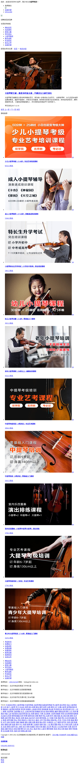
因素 (30, 722)
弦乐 (24, 727)
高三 (31, 729)
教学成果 (8, 38)
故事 (28, 724)
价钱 (15, 729)
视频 (6, 724)
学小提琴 (55, 705)
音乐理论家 (67, 709)
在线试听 (8, 646)
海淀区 (18, 718)
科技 (67, 724)
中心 (21, 724)
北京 (72, 709)
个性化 (64, 720)
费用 (48, 729)
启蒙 (6, 729)
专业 (68, 705)
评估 (59, 729)
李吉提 (51, 709)
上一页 (7, 109)
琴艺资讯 (8, 34)
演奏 (55, 716)
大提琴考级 (38, 705)
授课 (19, 729)
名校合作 (8, 657)
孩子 (8, 707)
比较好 (36, 724)
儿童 (74, 724)
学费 (25, 716)
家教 (4, 711)
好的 (37, 718)
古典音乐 (50, 722)
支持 (19, 731)
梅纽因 (5, 709)
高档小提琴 (11, 727)
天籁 (15, 731)
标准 (33, 716)
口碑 (48, 707)
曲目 (37, 720)
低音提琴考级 (47, 705)
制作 (65, 727)
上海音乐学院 (36, 709)
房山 (15, 720)
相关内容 (23, 49)
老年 (17, 724)
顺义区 (54, 727)
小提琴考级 (20, 705)
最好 (66, 729)
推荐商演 (8, 655)
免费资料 (8, 650)
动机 (20, 727)
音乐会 (42, 711)
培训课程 (8, 30)
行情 (40, 727)
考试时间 (8, 642)
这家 (6, 718)
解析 (51, 729)
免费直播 (8, 648)
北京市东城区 (70, 718)
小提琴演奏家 (55, 713)
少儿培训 (60, 727)
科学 (51, 716)
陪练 (58, 716)
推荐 (59, 722)
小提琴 (12, 707)
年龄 (6, 713)
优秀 (8, 720)
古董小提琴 (62, 707)
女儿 (22, 711)
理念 (39, 729)
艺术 (75, 716)
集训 (35, 729)
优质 (72, 722)
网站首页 (8, 27)
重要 (12, 720)
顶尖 (44, 724)
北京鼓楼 (6, 731)
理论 (63, 718)
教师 (40, 716)
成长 (2, 724)
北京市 (48, 727)
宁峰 (41, 713)
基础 (72, 720)
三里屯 (43, 729)
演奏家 (21, 722)
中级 (55, 718)
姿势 (70, 724)
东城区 (32, 727)
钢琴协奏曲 (16, 716)
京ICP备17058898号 (59, 735)
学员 (59, 720)
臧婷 (56, 711)
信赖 (17, 722)
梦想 (10, 718)
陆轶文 (37, 713)
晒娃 (19, 711)
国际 (56, 724)
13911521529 (13, 682)
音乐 (30, 707)
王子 (56, 707)
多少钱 (63, 716)
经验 (52, 720)
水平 (4, 722)
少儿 (70, 711)
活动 (73, 727)
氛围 (2, 718)
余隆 (32, 713)
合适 (4, 727)
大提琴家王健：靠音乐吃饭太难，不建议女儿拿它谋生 (28, 93)
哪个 (32, 724)
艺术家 (8, 716)
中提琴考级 (29, 705)
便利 (70, 729)
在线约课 (8, 10)
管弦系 (23, 709)
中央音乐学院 (11, 705)
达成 (30, 718)
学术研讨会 (58, 709)
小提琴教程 (9, 36)
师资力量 (8, 32)
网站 (48, 720)
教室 (37, 722)
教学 (41, 707)
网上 (56, 720)
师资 (52, 707)
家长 (37, 707)
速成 (26, 718)
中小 (63, 724)
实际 (29, 731)
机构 (47, 711)
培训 (74, 711)
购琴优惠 (8, 652)
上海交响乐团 (30, 711)
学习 (17, 707)
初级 (51, 718)
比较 (8, 722)
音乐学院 (62, 705)
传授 (28, 727)
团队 (26, 722)
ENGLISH (8, 12)
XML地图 (70, 735)
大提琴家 (10, 711)
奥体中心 (24, 720)
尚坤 (21, 716)
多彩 (55, 729)
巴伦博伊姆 (69, 713)
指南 (41, 724)
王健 (15, 711)
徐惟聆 (28, 709)
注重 (69, 727)
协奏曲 (37, 711)
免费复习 (8, 644)
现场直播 (45, 709)
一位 (48, 724)
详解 (36, 716)
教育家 (17, 709)
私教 (75, 722)
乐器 (68, 722)
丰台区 (21, 707)
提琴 (44, 707)
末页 (18, 109)
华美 (11, 731)
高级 (59, 718)
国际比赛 (61, 711)
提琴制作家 (71, 707)
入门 (48, 718)
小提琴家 (11, 709)
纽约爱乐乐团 (17, 713)
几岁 (10, 713)
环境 (68, 720)
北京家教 (47, 713)
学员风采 (8, 40)
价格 (68, 716)
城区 (44, 727)
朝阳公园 (24, 731)
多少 (33, 720)
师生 (59, 724)
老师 (33, 707)
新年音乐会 (26, 713)
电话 (30, 720)
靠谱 (4, 720)
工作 (4, 707)
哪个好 (23, 729)
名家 (10, 724)
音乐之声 (8, 43)
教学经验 (43, 718)
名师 (47, 716)
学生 (44, 716)
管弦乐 (10, 729)
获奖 (67, 711)
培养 (26, 707)
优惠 (33, 722)
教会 (41, 722)
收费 (29, 716)
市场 (37, 727)
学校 (19, 720)
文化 (28, 729)
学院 (62, 713)
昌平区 (63, 722)
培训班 (12, 722)
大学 (41, 720)
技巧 (33, 718)
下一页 (13, 109)
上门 (55, 722)
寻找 (44, 720)
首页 (15, 49)
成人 (17, 727)
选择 (22, 718)
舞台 (13, 718)
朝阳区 (51, 711)
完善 (63, 729)
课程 (71, 716)
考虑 (24, 724)
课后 (52, 724)
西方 (44, 722)
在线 (13, 724)
